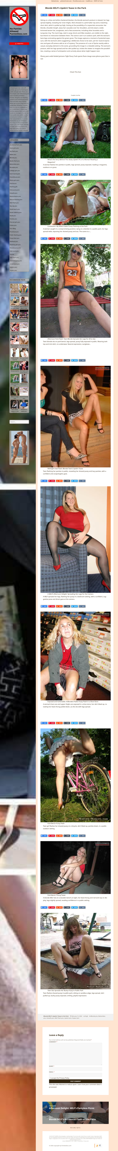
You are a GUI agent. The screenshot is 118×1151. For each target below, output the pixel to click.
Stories (12, 254)
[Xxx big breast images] (24, 352)
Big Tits (78, 1127)
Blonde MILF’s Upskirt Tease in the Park (56, 1016)
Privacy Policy (64, 1078)
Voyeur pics (13, 270)
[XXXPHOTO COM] (24, 326)
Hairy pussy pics (15, 190)
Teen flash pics (14, 257)
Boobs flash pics (15, 161)
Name (51, 1066)
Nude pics (13, 216)
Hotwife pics (13, 193)
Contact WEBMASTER (66, 1141)
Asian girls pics (14, 148)
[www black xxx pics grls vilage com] (14, 301)
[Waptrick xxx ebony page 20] (14, 326)
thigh (86, 1016)
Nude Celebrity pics (16, 212)
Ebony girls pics (14, 180)
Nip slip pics (13, 206)
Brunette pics (14, 167)
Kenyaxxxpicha (15, 371)
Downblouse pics (15, 177)
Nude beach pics (15, 209)
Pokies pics (13, 225)
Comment (53, 1042)
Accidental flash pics (16, 145)
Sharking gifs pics (15, 245)
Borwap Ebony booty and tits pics (15, 295)
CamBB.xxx (89, 1)
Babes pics (13, 154)
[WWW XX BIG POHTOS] (14, 352)
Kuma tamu (24, 384)
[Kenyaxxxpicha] (14, 365)
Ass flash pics (14, 151)
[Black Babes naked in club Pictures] (14, 404)
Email (51, 1072)
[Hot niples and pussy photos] (24, 365)
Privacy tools (86, 1141)
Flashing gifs (13, 187)
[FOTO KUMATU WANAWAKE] (14, 339)
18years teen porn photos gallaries (23, 295)
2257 (72, 1141)
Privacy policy (80, 1141)
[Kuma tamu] (24, 378)
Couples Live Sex (75, 95)
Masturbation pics (15, 196)
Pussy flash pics (14, 238)
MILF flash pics (14, 203)
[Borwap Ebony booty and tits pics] (14, 288)
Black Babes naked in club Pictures (15, 411)
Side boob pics (14, 251)
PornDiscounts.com (78, 1)
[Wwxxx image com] (14, 391)
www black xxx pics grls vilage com (15, 308)
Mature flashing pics (16, 199)
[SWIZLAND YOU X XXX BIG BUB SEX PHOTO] (24, 314)
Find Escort (13, 183)
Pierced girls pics (15, 222)
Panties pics (13, 219)
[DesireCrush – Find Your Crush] (19, 66)
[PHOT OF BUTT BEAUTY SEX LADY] (24, 301)
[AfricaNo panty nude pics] (24, 339)
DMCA (75, 1141)
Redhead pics (14, 241)
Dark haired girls (15, 174)
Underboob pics (15, 264)
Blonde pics (13, 158)
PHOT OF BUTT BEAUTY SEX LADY (24, 308)
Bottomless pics (14, 164)
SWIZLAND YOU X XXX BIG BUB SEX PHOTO (24, 321)
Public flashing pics (15, 235)
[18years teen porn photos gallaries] (24, 288)
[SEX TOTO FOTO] (14, 314)
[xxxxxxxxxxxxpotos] (24, 391)
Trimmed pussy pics (16, 261)
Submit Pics (20, 43)
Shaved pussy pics (15, 248)
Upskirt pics (13, 267)
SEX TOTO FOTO (15, 319)
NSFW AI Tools (98, 1)
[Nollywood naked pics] (24, 404)
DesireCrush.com (66, 1)
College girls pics (15, 170)
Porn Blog (13, 228)
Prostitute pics (14, 232)
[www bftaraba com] (14, 378)
